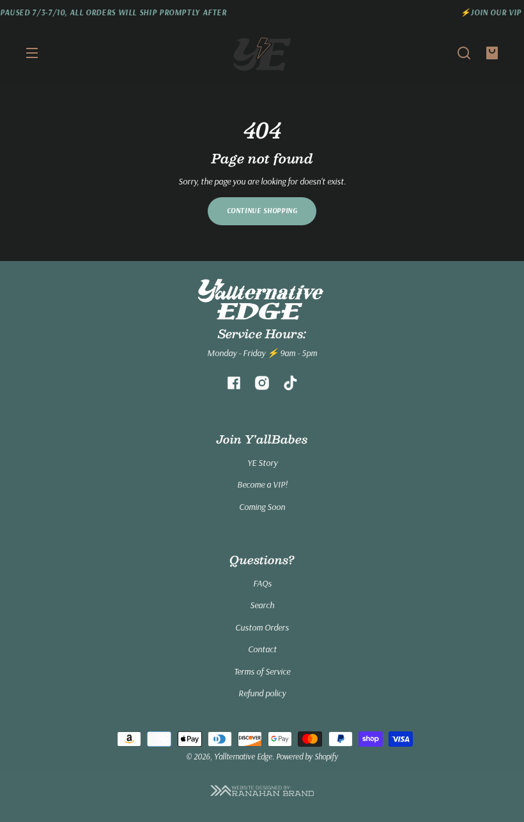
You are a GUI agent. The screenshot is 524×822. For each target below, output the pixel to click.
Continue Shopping (262, 210)
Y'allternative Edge (243, 756)
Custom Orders (262, 627)
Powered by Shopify (307, 756)
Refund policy (262, 693)
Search (262, 605)
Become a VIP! (262, 484)
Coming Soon (262, 506)
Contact (262, 649)
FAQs (262, 583)
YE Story (262, 462)
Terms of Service (262, 671)
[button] (464, 53)
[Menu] (32, 53)
